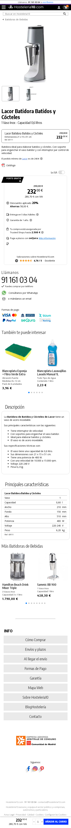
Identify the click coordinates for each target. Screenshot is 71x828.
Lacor (25, 158)
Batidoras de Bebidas (16, 19)
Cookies (39, 814)
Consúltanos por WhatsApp (23, 292)
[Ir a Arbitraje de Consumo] (37, 745)
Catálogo (11, 165)
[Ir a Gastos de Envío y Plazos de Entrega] (19, 181)
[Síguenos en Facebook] (28, 771)
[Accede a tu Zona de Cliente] (59, 7)
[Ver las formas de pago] (26, 321)
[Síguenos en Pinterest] (41, 771)
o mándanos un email (19, 298)
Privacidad (21, 814)
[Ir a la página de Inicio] (25, 8)
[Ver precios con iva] (61, 172)
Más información (47, 238)
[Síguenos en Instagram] (35, 771)
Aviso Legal (9, 814)
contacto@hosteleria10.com (51, 802)
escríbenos (48, 2)
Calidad (30, 814)
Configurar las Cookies (55, 814)
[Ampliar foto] (36, 83)
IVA (54, 172)
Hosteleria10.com (14, 802)
